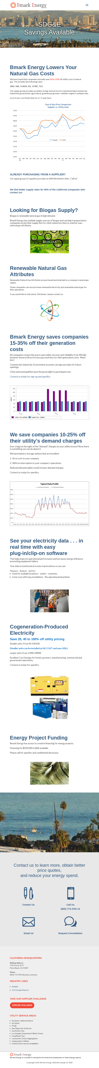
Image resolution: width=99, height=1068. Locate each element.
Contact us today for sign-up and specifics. (30, 376)
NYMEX (15, 987)
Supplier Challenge (22, 1005)
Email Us (29, 933)
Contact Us (28, 904)
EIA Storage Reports (20, 990)
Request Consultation (70, 933)
